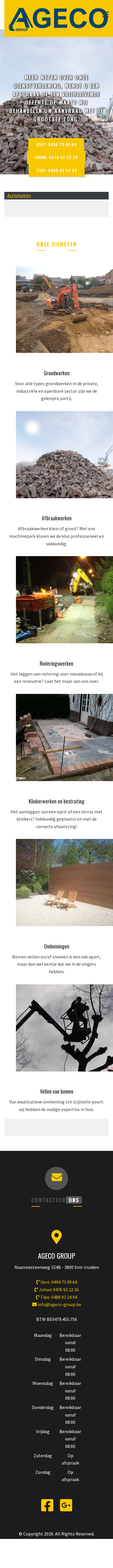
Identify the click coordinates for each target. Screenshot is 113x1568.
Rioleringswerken (56, 663)
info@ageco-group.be (59, 1304)
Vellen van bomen (56, 1091)
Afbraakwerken (57, 518)
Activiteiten (19, 195)
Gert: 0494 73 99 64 (56, 144)
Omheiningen (56, 946)
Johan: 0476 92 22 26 (56, 157)
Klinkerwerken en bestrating (56, 801)
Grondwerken (57, 373)
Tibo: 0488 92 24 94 (56, 170)
